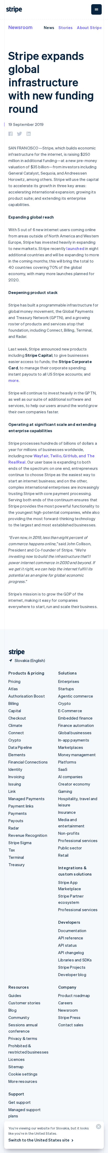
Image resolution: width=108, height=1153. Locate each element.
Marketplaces (70, 747)
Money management (77, 754)
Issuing (14, 784)
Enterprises (68, 681)
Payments (17, 813)
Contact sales (71, 1024)
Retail (63, 855)
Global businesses (74, 732)
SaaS (62, 769)
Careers (65, 1002)
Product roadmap (74, 995)
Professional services (78, 840)
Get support (19, 1102)
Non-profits (68, 833)
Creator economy (74, 784)
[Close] (98, 1127)
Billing (13, 703)
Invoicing (16, 776)
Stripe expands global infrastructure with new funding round (51, 81)
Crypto (14, 740)
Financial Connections (28, 762)
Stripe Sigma (19, 842)
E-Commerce (70, 710)
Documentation (72, 930)
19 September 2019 (26, 124)
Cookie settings (22, 1074)
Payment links (21, 806)
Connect (16, 732)
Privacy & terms (22, 1038)
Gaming (65, 791)
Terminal (16, 857)
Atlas (13, 688)
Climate (15, 725)
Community (18, 1017)
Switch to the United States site (38, 1140)
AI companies (70, 776)
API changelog (71, 952)
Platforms (67, 762)
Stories (65, 27)
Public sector (70, 847)
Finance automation (76, 725)
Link (12, 791)
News (49, 27)
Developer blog (72, 974)
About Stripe (89, 27)
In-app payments (73, 740)
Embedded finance (75, 718)
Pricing (14, 681)
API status (67, 945)
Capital (14, 710)
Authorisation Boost (26, 696)
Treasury (16, 864)
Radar (13, 828)
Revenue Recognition (27, 835)
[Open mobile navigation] (96, 9)
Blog (12, 1010)
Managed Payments (26, 798)
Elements (17, 754)
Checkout (17, 718)
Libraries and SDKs (75, 959)
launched (75, 248)
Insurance (67, 812)
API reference (70, 937)
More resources (22, 1081)
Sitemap (16, 1066)
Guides (14, 995)
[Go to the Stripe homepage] (14, 652)
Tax (11, 850)
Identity (15, 769)
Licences (16, 1059)
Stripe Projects (71, 967)
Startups (66, 688)
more (13, 380)
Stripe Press (69, 1017)
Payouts (15, 820)
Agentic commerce (75, 696)
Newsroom (20, 27)
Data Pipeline (20, 747)
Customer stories (24, 1002)
